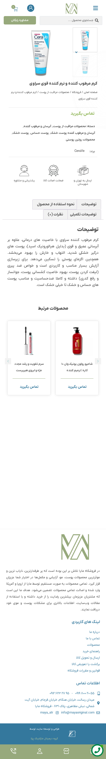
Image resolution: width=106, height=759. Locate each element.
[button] (76, 52)
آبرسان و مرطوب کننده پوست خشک (73, 133)
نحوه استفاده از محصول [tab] (55, 204)
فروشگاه (76, 92)
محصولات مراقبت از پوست (54, 92)
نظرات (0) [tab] (55, 214)
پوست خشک (21, 133)
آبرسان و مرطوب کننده (37, 126)
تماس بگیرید (83, 113)
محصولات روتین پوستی (80, 140)
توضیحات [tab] (88, 204)
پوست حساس (40, 133)
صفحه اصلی (90, 92)
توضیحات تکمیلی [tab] (83, 214)
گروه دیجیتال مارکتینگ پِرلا (44, 738)
